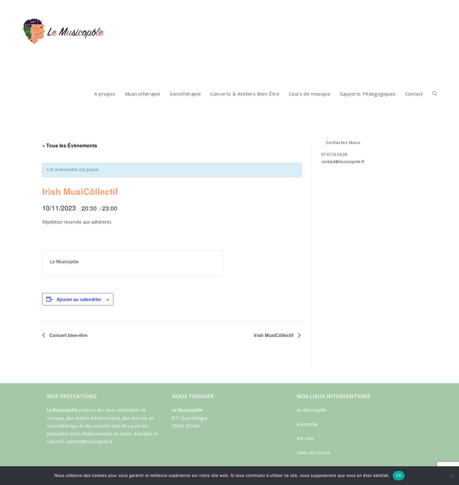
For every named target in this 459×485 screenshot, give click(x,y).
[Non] (451, 476)
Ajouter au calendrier (79, 299)
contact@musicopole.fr (343, 161)
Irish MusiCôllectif (274, 335)
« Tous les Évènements (69, 145)
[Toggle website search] (435, 93)
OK (399, 475)
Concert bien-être (67, 335)
